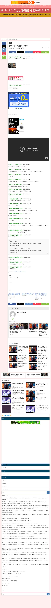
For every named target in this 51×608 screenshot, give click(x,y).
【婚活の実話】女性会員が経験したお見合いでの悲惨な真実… (14, 294)
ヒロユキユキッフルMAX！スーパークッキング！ (11, 573)
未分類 (10, 42)
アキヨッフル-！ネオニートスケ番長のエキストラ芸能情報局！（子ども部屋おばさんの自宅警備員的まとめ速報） (24, 552)
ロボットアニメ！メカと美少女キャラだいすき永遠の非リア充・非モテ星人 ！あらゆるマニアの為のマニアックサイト (25, 531)
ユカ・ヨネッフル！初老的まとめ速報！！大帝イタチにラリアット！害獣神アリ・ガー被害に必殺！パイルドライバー (25, 542)
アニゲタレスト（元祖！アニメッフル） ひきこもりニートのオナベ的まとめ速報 (18, 536)
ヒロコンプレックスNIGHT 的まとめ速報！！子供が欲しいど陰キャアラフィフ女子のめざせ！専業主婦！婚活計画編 (25, 564)
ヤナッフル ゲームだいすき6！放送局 (9, 580)
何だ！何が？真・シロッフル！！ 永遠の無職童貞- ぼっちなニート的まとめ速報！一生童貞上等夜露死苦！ (24, 525)
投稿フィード (5, 483)
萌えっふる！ (4, 566)
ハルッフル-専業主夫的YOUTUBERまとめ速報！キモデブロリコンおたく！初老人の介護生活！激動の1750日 (23, 533)
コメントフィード (5, 486)
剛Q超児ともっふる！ (6, 578)
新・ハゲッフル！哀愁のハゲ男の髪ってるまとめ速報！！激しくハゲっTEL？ (17, 520)
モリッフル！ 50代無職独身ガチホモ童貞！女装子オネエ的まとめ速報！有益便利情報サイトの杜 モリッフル (24, 558)
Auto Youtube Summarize (20, 271)
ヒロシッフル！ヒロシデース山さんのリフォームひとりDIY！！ (14, 571)
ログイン (4, 480)
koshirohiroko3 (46, 47)
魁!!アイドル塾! (5, 585)
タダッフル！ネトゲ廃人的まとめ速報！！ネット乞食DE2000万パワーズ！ (16, 518)
